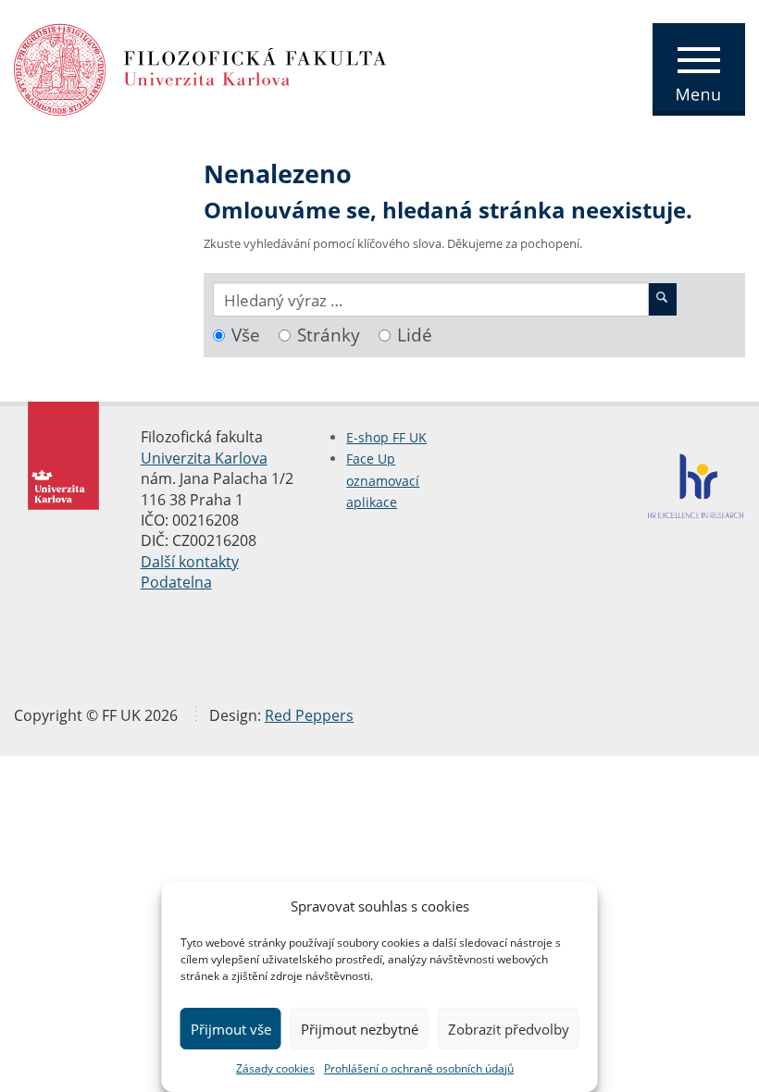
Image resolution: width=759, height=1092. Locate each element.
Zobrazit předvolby (508, 1029)
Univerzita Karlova (204, 458)
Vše (245, 334)
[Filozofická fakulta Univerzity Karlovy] (200, 67)
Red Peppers (309, 715)
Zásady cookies (275, 1068)
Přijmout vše (231, 1029)
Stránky (328, 334)
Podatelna (176, 582)
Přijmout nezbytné (359, 1029)
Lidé (414, 334)
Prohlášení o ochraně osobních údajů (419, 1068)
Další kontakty (190, 562)
